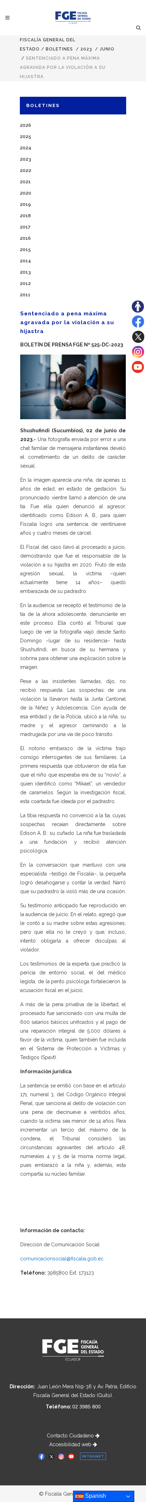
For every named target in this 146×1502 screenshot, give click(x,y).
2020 (25, 193)
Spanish (95, 1496)
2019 (25, 204)
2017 (25, 227)
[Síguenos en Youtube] (138, 371)
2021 (25, 181)
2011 (25, 294)
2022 (25, 170)
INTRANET (93, 1456)
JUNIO (107, 49)
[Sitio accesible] (138, 311)
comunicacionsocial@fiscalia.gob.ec (61, 1258)
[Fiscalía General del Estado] (73, 18)
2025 (25, 136)
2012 (25, 283)
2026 (25, 125)
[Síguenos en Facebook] (138, 326)
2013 (25, 272)
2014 (25, 260)
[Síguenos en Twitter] (138, 341)
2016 (25, 238)
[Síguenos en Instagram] (138, 356)
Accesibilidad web (71, 1444)
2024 (26, 147)
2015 (25, 249)
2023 (86, 49)
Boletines (59, 49)
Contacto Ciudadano (71, 1435)
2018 (25, 215)
